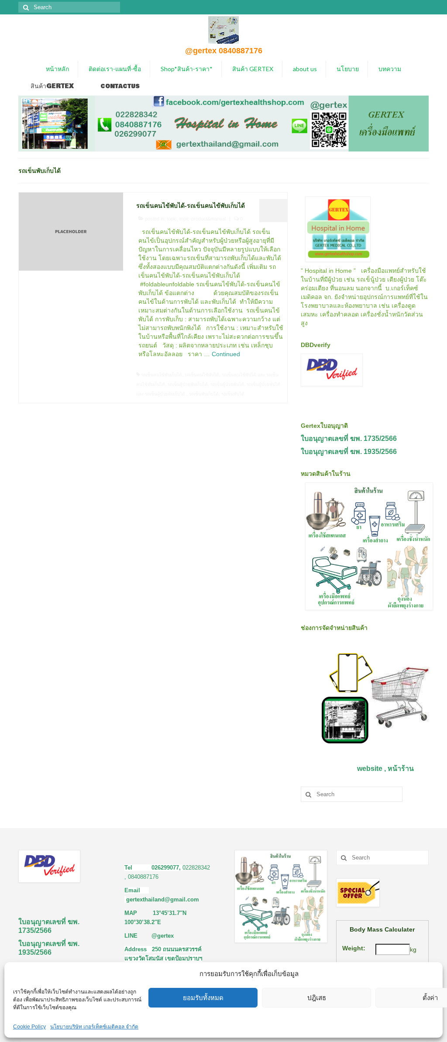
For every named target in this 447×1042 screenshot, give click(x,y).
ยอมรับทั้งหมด (203, 997)
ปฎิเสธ (316, 997)
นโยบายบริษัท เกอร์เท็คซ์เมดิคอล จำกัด (94, 1027)
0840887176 (143, 876)
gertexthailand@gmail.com (162, 899)
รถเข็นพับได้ (232, 394)
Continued (226, 354)
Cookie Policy (29, 1027)
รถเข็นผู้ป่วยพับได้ (227, 384)
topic (172, 218)
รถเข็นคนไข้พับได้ (202, 374)
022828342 (196, 867)
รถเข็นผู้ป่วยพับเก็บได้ (188, 384)
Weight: (353, 948)
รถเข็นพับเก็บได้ (204, 394)
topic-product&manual (202, 218)
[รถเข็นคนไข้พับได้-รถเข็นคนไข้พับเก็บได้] (71, 230)
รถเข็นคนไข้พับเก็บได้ (161, 374)
